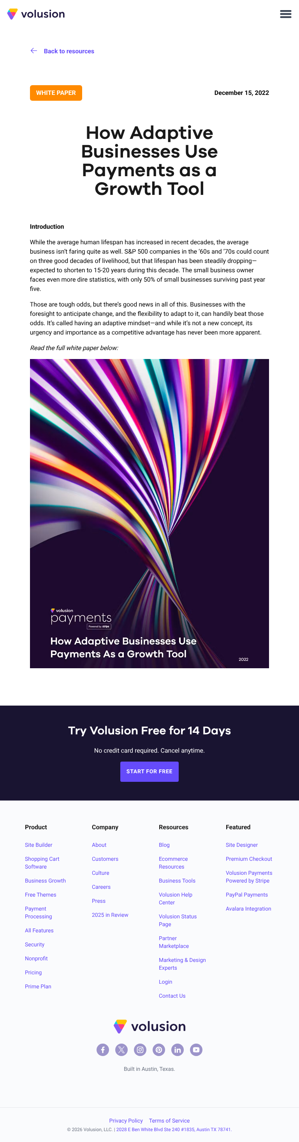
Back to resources (69, 51)
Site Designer (242, 845)
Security (34, 945)
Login (165, 982)
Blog (164, 845)
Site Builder (39, 845)
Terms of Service (169, 1121)
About (99, 845)
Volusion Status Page (178, 921)
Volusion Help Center (175, 899)
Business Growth (45, 881)
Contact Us (172, 996)
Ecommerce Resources (173, 863)
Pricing (33, 973)
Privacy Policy (126, 1121)
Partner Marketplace (174, 942)
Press (99, 901)
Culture (100, 873)
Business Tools (177, 881)
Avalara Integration (248, 909)
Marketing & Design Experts (182, 964)
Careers (101, 887)
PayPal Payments (247, 895)
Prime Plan (38, 987)
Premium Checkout (249, 859)
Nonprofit (36, 959)
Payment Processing (38, 913)
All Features (39, 931)
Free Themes (40, 895)
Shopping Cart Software (42, 863)
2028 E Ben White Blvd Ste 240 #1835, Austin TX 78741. (174, 1129)
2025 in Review (110, 915)
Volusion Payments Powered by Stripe (249, 877)
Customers (105, 859)
